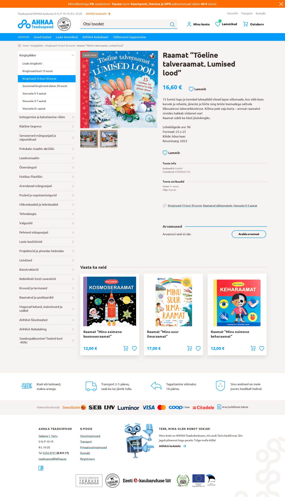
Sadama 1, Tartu (48, 436)
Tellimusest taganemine (129, 37)
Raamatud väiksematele (217, 205)
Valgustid (25, 223)
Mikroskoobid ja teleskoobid (38, 204)
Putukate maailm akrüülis (36, 148)
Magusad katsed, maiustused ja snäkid (40, 308)
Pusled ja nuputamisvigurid (38, 195)
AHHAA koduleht (96, 13)
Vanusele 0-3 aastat (245, 205)
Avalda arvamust (248, 234)
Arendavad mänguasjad (35, 186)
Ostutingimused (90, 436)
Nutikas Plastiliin (30, 176)
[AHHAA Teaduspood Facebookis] (59, 468)
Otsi (172, 24)
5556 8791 (49, 453)
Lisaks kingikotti (32, 63)
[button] (197, 89)
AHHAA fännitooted (33, 320)
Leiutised (25, 260)
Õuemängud (27, 167)
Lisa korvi (126, 348)
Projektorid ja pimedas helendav (41, 251)
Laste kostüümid (30, 241)
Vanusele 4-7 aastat (34, 101)
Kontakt (261, 13)
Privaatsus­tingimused (93, 447)
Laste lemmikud (67, 37)
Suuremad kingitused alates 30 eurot (44, 86)
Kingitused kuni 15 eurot (37, 71)
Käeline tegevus (30, 126)
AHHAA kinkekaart (95, 37)
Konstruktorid (28, 269)
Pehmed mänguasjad (33, 232)
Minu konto (201, 24)
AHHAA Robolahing (33, 329)
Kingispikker (36, 45)
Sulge (281, 4)
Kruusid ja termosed (33, 288)
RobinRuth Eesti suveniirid (37, 279)
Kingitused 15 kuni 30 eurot (60, 45)
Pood (25, 45)
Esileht (19, 45)
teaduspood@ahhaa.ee (52, 458)
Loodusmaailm (29, 158)
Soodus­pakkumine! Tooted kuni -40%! (40, 340)
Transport (247, 13)
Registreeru (87, 458)
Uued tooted (42, 37)
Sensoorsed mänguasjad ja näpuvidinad (37, 137)
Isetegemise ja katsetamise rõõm (42, 117)
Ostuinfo (232, 13)
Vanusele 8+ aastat (34, 108)
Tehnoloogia (27, 213)
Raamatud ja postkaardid (36, 297)
